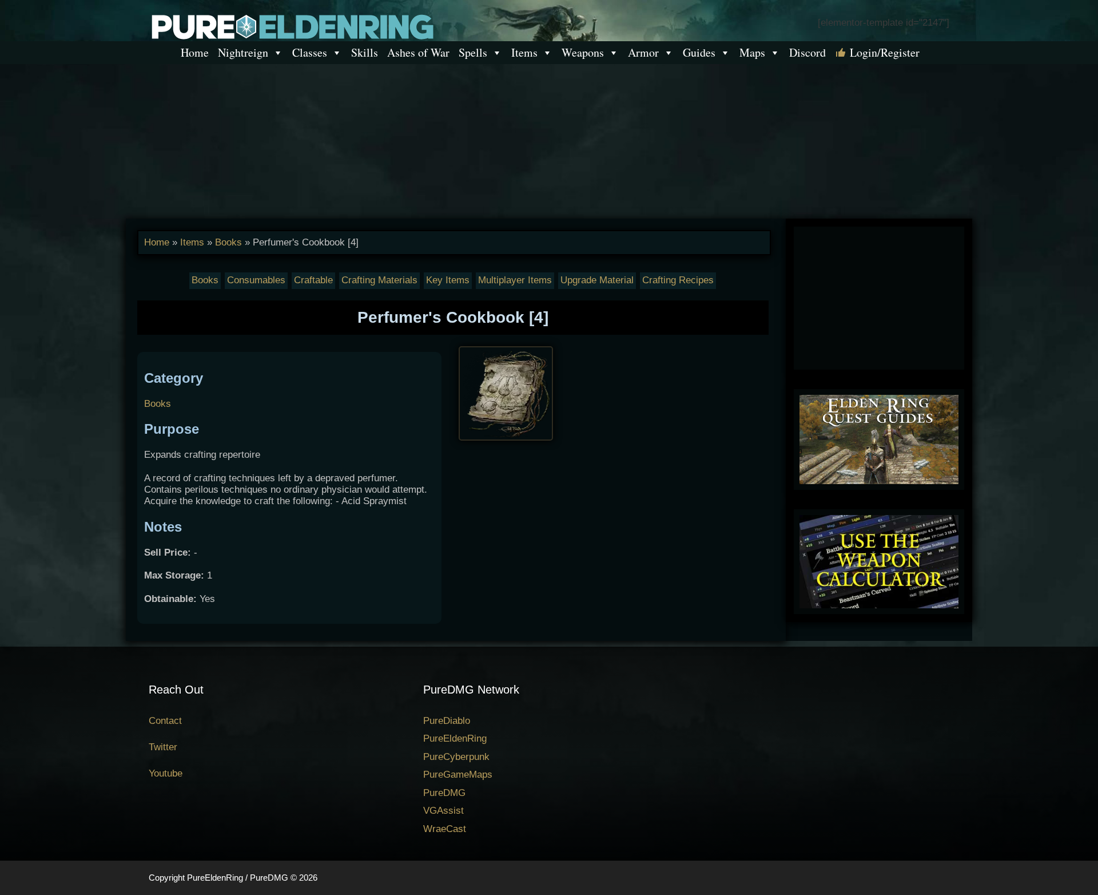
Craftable (313, 280)
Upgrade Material (597, 280)
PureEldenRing (455, 738)
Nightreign (243, 52)
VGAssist (443, 810)
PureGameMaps (457, 774)
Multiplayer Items (515, 280)
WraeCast (444, 828)
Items (524, 52)
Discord (807, 52)
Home (195, 52)
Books (228, 242)
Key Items (448, 280)
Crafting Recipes (678, 280)
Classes (309, 52)
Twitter (163, 747)
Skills (364, 52)
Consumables (256, 280)
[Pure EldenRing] (292, 26)
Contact (165, 720)
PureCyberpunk (456, 756)
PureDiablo (446, 720)
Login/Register (885, 52)
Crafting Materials (379, 280)
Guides (699, 52)
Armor (643, 52)
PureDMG (444, 792)
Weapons (583, 52)
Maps (752, 52)
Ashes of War (418, 52)
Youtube (165, 773)
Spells (473, 52)
